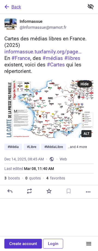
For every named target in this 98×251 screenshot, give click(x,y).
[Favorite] (49, 191)
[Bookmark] (68, 191)
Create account (23, 243)
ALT (86, 134)
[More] (88, 192)
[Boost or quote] (29, 191)
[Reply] (10, 191)
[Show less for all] (90, 6)
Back (16, 6)
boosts (12, 178)
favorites (55, 178)
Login (53, 243)
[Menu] (89, 243)
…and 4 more (77, 147)
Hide (85, 84)
